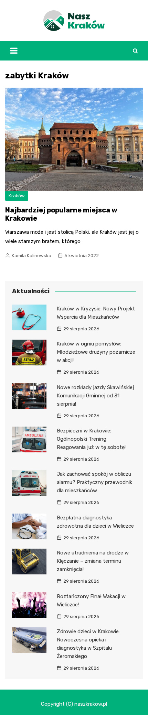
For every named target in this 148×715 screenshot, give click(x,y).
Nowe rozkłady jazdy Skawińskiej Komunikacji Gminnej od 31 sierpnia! (95, 395)
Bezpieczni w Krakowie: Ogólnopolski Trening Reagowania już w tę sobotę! (91, 439)
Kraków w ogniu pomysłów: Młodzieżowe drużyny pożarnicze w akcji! (96, 352)
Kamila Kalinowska (31, 255)
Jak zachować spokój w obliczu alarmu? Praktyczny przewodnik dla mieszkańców (94, 482)
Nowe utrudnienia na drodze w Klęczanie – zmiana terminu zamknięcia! (93, 561)
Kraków (17, 195)
